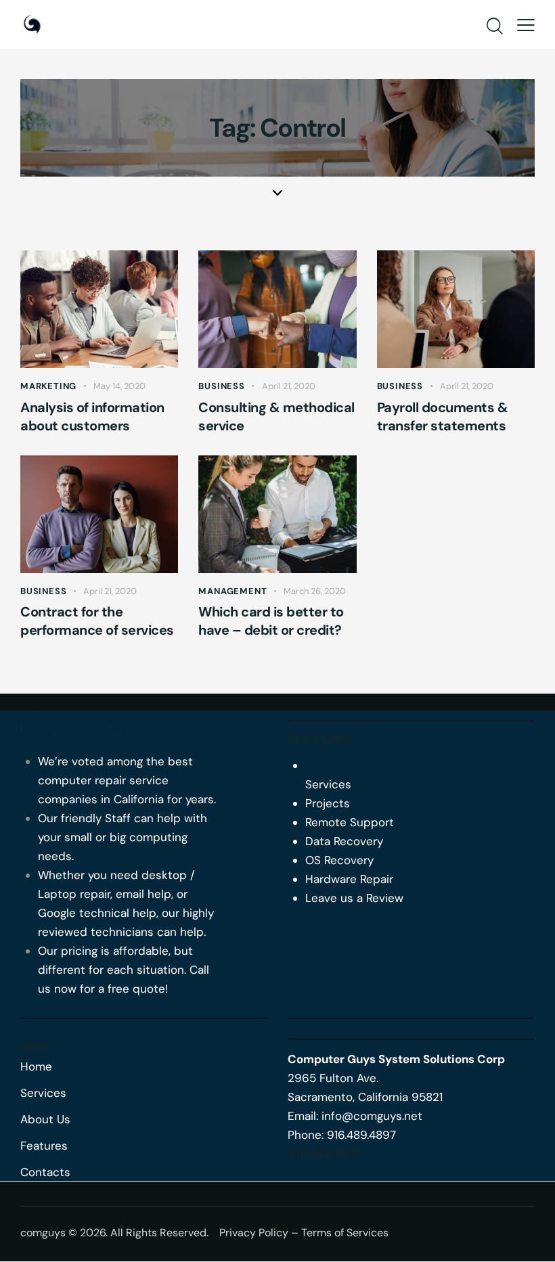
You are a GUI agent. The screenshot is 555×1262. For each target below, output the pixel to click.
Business (221, 386)
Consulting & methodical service (276, 416)
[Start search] (494, 26)
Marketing (48, 386)
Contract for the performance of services (97, 621)
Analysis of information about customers (92, 416)
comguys (43, 1232)
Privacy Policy (253, 1232)
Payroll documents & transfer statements (442, 416)
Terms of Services (344, 1232)
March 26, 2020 (315, 591)
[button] (526, 24)
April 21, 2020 (288, 386)
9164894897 (324, 1153)
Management (232, 591)
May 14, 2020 (119, 386)
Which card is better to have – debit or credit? (271, 621)
